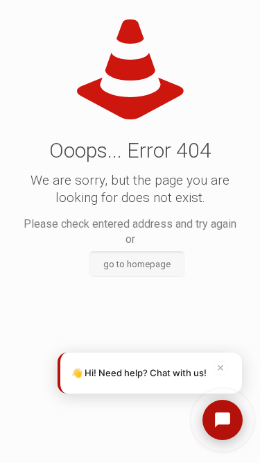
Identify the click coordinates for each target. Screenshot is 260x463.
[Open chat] (222, 420)
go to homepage (137, 264)
